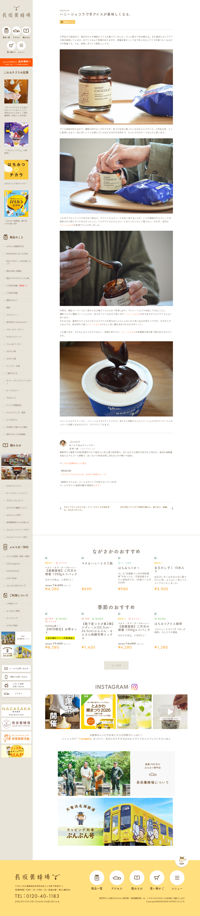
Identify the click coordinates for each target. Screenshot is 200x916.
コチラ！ (97, 485)
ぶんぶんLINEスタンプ (16, 585)
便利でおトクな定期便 (15, 434)
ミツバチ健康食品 (13, 405)
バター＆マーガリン (14, 329)
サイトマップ (12, 618)
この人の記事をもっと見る (74, 463)
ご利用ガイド (12, 603)
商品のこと (69, 22)
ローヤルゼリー (13, 390)
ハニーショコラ (67, 225)
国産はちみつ (12, 300)
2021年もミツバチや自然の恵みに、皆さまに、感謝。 (144, 507)
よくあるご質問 (13, 610)
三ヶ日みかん (12, 419)
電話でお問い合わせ (18, 677)
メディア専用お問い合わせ (18, 685)
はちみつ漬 (11, 358)
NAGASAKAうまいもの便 (17, 253)
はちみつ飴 (11, 351)
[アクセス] (16, 30)
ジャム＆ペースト (13, 344)
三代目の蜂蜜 (17, 285)
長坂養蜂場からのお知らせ (17, 522)
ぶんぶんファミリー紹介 (16, 537)
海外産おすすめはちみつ (16, 322)
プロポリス (11, 397)
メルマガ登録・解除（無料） (18, 556)
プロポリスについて (14, 500)
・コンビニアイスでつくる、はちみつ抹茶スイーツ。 (84, 474)
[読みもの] (26, 30)
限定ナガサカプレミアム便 (17, 278)
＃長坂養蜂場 (85, 738)
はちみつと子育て (13, 515)
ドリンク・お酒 (13, 366)
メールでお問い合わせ (19, 668)
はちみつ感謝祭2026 (15, 246)
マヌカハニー (12, 314)
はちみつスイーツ (13, 336)
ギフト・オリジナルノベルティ (18, 382)
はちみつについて (13, 485)
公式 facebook (12, 570)
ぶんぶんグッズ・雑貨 (15, 412)
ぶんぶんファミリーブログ (17, 529)
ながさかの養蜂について (16, 507)
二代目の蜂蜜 (12, 293)
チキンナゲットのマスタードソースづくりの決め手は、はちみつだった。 (87, 508)
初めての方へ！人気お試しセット (18, 262)
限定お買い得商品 (13, 271)
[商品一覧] (6, 30)
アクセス (18, 693)
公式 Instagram (13, 563)
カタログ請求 (12, 625)
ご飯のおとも (12, 373)
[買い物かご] (11, 45)
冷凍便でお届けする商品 (16, 427)
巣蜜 (8, 307)
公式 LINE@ (11, 578)
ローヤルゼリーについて (16, 493)
